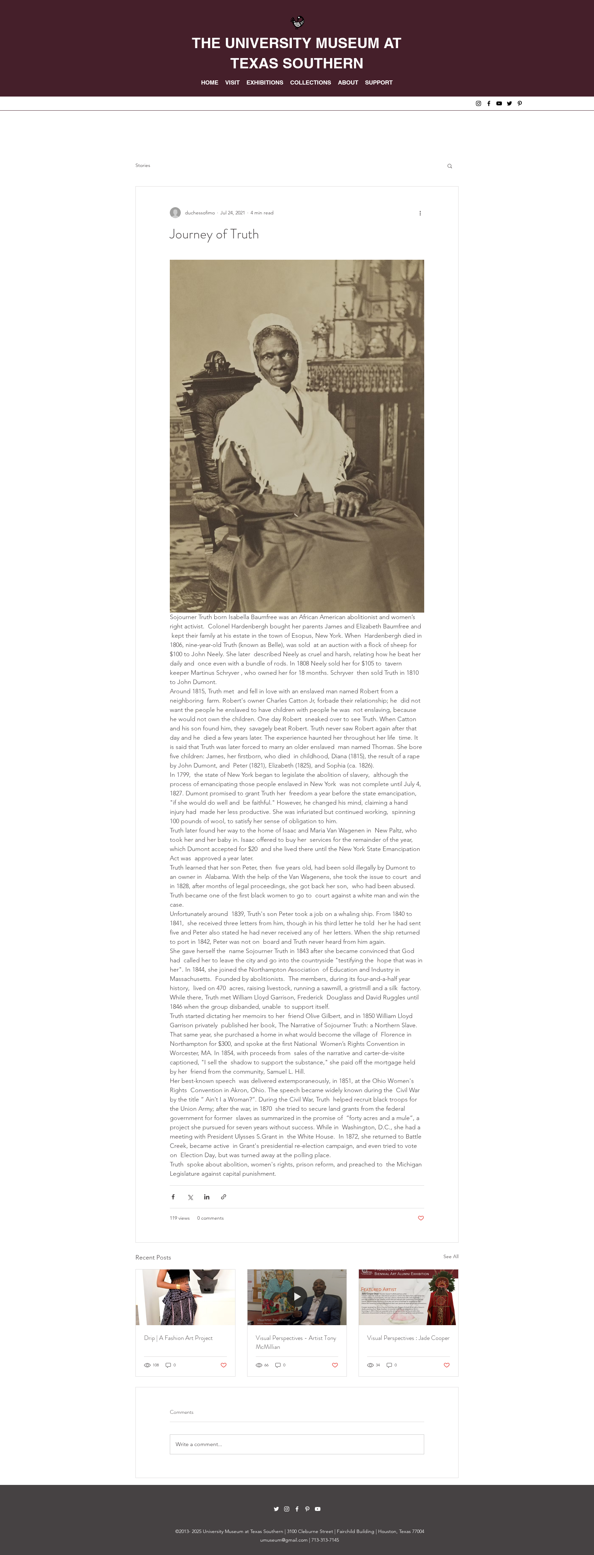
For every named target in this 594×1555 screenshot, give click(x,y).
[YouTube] (499, 103)
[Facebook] (488, 103)
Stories (142, 165)
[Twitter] (509, 103)
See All (451, 1256)
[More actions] (420, 213)
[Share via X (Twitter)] (190, 1197)
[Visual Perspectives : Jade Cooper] (408, 1297)
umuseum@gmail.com (284, 1540)
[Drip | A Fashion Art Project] (185, 1297)
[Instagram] (478, 103)
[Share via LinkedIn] (207, 1197)
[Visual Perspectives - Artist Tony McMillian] (297, 1297)
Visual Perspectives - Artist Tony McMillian (296, 1342)
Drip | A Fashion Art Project (178, 1337)
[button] (450, 165)
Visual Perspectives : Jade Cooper (408, 1337)
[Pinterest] (519, 103)
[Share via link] (223, 1197)
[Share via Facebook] (173, 1197)
